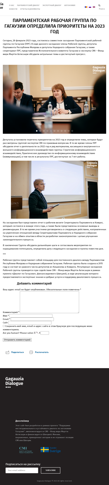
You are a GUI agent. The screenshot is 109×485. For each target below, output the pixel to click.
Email (6, 319)
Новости (13, 9)
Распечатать (42, 352)
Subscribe (51, 470)
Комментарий (11, 312)
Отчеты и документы (30, 9)
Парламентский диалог (28, 5)
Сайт (5, 322)
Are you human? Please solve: (18, 333)
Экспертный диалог (51, 5)
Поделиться (17, 352)
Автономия (69, 5)
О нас (11, 5)
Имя (6, 315)
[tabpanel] (54, 99)
